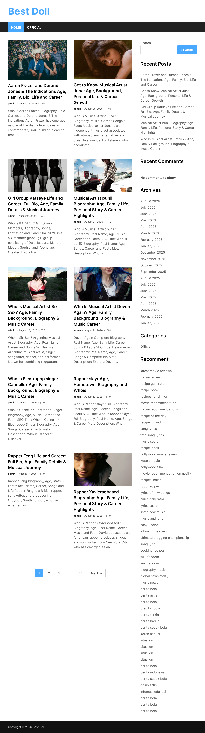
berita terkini (150, 615)
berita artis (148, 595)
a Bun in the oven (153, 531)
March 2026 (149, 233)
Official (34, 27)
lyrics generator (152, 499)
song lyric (147, 544)
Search (145, 43)
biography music (153, 570)
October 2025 (151, 265)
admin (11, 103)
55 (81, 573)
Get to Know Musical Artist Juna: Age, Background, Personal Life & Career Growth (165, 95)
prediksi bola (150, 608)
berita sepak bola (153, 627)
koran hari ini (150, 634)
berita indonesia (152, 672)
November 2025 (152, 259)
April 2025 (148, 304)
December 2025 (152, 252)
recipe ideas (149, 448)
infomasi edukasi (153, 692)
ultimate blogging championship (164, 538)
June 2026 (148, 214)
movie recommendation (158, 403)
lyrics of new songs (155, 493)
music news (149, 582)
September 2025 (153, 272)
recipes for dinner (153, 396)
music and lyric (151, 518)
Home (16, 27)
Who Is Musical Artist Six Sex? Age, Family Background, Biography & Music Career (167, 144)
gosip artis (148, 685)
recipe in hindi (151, 422)
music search (150, 441)
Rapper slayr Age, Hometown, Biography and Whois (100, 384)
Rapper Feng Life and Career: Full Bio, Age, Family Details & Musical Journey (37, 461)
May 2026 (148, 220)
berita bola (148, 589)
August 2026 (150, 201)
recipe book (149, 390)
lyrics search (149, 505)
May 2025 (148, 297)
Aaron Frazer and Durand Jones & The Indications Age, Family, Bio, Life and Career (37, 91)
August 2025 (150, 278)
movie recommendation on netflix (165, 473)
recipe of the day (153, 416)
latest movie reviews (156, 371)
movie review (150, 377)
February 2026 (151, 240)
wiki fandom (149, 557)
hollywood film (151, 467)
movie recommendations (159, 409)
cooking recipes (152, 550)
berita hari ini (150, 621)
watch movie (150, 461)
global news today (154, 576)
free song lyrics (152, 435)
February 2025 (151, 316)
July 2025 (148, 284)
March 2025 (149, 310)
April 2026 (148, 227)
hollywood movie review (158, 454)
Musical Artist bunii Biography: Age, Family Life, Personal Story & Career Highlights (167, 127)
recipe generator (153, 384)
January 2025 (150, 323)
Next (96, 573)
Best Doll (29, 11)
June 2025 (148, 291)
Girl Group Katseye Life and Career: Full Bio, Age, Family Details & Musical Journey (35, 204)
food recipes (150, 486)
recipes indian (150, 480)
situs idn (146, 640)
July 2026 (148, 207)
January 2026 (150, 246)
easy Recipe (149, 525)
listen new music (152, 512)
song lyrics (148, 429)
